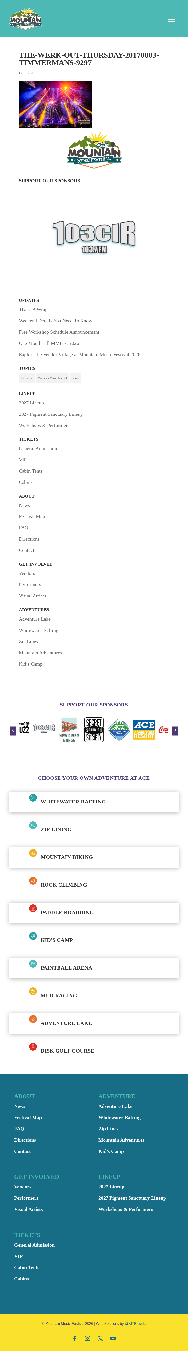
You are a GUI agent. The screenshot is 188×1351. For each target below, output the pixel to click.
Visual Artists (32, 595)
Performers (30, 584)
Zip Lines (28, 641)
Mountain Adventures (40, 652)
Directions (29, 539)
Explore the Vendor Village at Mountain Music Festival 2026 (79, 354)
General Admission (38, 448)
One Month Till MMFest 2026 (49, 343)
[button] (13, 731)
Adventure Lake (35, 618)
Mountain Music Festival (52, 378)
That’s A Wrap (33, 309)
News (24, 505)
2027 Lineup (31, 402)
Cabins (26, 482)
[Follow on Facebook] (75, 1338)
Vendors (27, 573)
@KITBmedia (135, 1323)
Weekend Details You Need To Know (55, 320)
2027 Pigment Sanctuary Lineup (51, 414)
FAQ (23, 527)
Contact (26, 550)
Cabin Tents (31, 471)
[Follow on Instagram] (87, 1338)
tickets (75, 378)
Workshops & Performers (44, 425)
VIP (23, 459)
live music (27, 378)
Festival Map (32, 516)
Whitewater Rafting (38, 630)
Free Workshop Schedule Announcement (59, 332)
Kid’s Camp (31, 664)
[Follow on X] (100, 1338)
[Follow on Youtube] (113, 1338)
